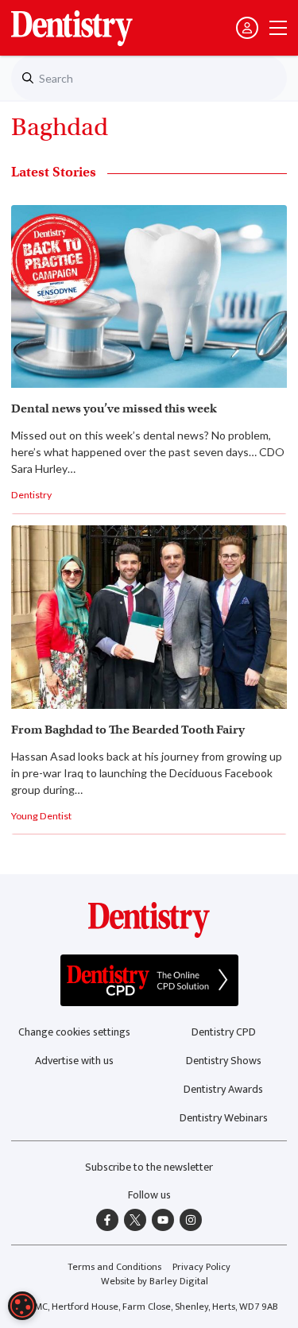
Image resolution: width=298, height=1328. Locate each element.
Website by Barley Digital (154, 1281)
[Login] (247, 28)
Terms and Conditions (114, 1267)
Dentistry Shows (223, 1060)
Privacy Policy (201, 1267)
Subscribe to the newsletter (149, 1167)
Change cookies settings (74, 1032)
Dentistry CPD (224, 1032)
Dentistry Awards (223, 1089)
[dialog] (22, 1305)
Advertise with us (74, 1060)
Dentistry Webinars (224, 1118)
